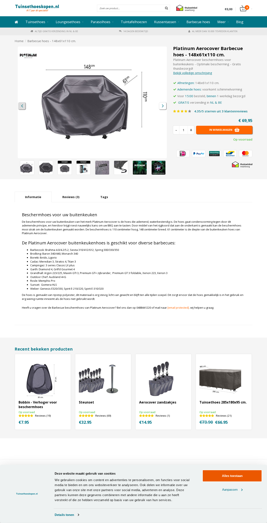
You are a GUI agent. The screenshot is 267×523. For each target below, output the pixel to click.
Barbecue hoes (198, 22)
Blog (239, 22)
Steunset (86, 402)
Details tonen (64, 515)
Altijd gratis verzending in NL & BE (56, 31)
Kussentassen (165, 22)
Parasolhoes (100, 22)
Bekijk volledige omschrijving (192, 73)
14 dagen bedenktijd (135, 31)
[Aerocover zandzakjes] (160, 379)
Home (19, 41)
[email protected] (178, 307)
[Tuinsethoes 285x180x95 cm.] (220, 379)
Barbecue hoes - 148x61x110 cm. (51, 41)
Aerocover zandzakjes (157, 402)
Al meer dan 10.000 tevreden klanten (214, 31)
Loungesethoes (68, 22)
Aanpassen (230, 489)
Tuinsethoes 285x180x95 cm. (223, 402)
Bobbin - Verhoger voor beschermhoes (38, 404)
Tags (104, 197)
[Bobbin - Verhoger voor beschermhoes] (39, 379)
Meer (221, 22)
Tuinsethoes (35, 22)
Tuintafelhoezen (134, 22)
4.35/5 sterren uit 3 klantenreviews (221, 111)
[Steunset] (100, 379)
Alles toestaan (232, 476)
